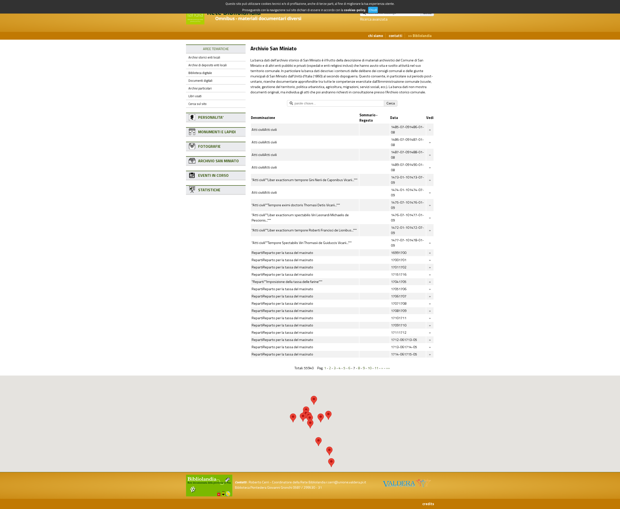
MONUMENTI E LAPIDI (217, 132)
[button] (314, 400)
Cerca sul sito (197, 103)
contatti (395, 35)
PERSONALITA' (211, 117)
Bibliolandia (422, 35)
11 (376, 368)
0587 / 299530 (304, 487)
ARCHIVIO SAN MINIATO (218, 161)
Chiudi (373, 9)
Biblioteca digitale (200, 72)
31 (320, 487)
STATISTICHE (209, 190)
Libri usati (195, 96)
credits (428, 504)
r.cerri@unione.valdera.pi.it (346, 482)
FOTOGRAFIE (209, 146)
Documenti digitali (200, 80)
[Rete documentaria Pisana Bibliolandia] (248, 21)
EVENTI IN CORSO (213, 175)
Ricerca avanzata (374, 19)
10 (370, 368)
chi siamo (375, 35)
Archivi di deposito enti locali (207, 65)
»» (388, 368)
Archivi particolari (200, 88)
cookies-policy (354, 9)
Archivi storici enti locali (204, 57)
